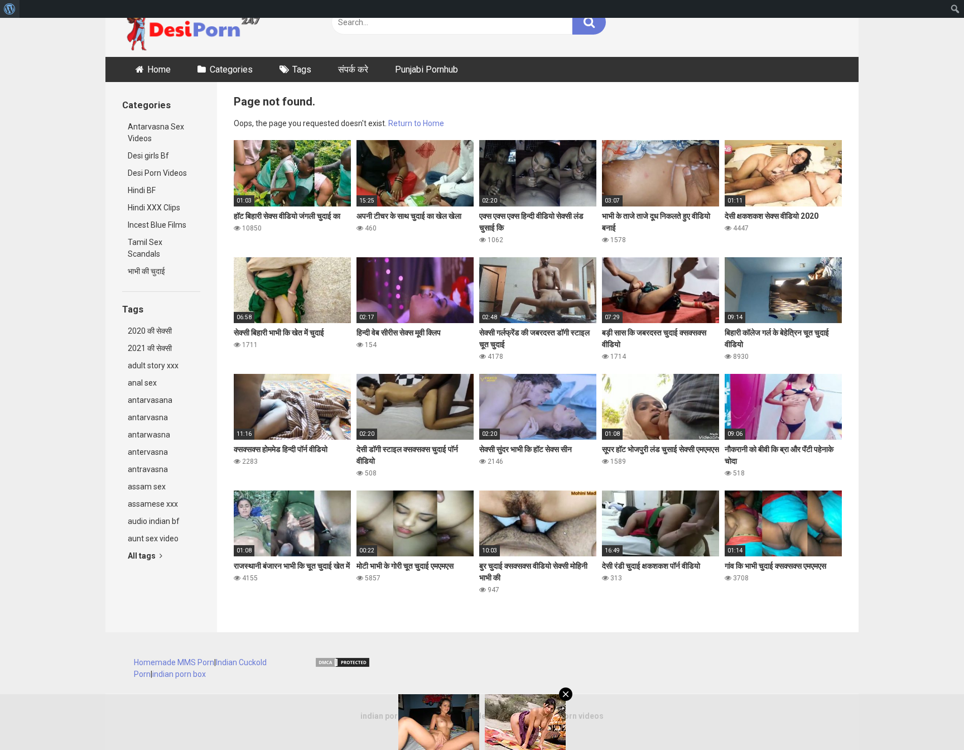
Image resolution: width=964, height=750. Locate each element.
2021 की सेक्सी (150, 348)
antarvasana (150, 400)
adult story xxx (153, 365)
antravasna (148, 469)
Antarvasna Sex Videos (156, 132)
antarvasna (148, 417)
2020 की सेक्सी (150, 330)
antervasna (148, 452)
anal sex (142, 382)
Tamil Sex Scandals (145, 248)
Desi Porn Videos (157, 173)
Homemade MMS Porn (174, 662)
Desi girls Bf (148, 155)
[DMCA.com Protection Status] (342, 665)
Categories (231, 69)
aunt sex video (153, 538)
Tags (301, 69)
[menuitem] (10, 9)
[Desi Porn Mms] (197, 28)
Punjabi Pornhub (426, 69)
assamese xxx (153, 503)
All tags (142, 555)
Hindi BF (142, 190)
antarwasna (149, 434)
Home (159, 69)
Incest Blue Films (157, 224)
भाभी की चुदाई (146, 271)
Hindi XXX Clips (154, 207)
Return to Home (416, 123)
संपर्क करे (353, 69)
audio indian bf (154, 521)
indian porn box (179, 674)
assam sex (147, 486)
